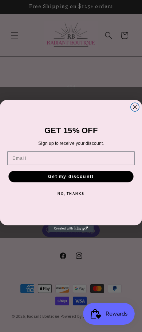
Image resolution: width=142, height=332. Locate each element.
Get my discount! (71, 176)
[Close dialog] (135, 107)
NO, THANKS (71, 194)
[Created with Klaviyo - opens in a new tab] (71, 228)
